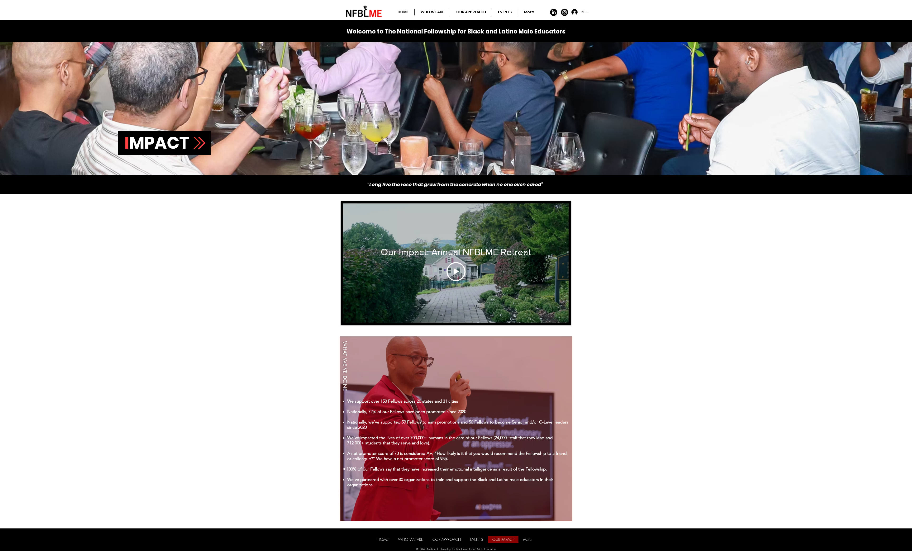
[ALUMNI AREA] (570, 12)
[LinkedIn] (553, 12)
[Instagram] (564, 12)
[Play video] (456, 271)
